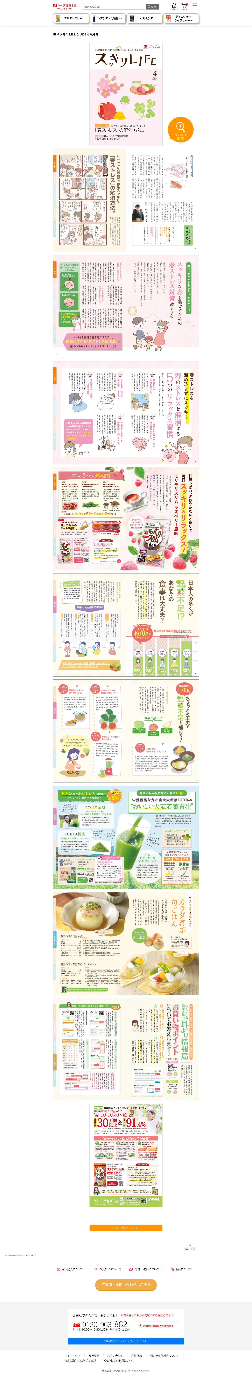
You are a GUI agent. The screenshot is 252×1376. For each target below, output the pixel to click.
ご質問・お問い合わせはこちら (126, 1284)
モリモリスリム (73, 18)
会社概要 (94, 1355)
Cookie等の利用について (119, 1360)
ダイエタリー (183, 18)
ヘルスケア (146, 18)
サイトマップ (72, 1355)
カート (184, 7)
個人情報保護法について (164, 1355)
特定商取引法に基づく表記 (80, 1360)
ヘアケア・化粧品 (110, 18)
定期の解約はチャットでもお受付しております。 (126, 1341)
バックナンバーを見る (126, 1228)
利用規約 (136, 1355)
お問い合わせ (115, 1355)
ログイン (174, 9)
